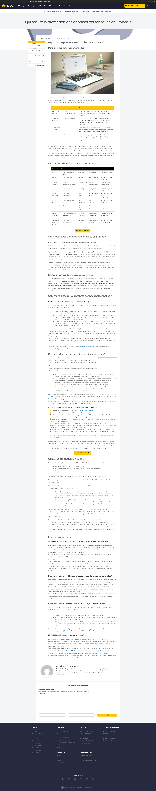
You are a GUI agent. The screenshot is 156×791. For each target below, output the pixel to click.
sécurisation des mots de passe (76, 552)
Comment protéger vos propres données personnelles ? (36, 57)
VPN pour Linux (36, 745)
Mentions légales (108, 740)
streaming (108, 429)
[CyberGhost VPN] (8, 5)
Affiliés (58, 755)
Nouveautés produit (98, 11)
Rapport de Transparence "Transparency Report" (64, 736)
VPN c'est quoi (21, 6)
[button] (44, 11)
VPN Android (35, 738)
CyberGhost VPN (53, 399)
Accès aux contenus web (71, 11)
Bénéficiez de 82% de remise (136, 6)
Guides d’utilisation (85, 755)
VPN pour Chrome (37, 733)
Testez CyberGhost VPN (82, 452)
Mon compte (150, 6)
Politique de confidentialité (111, 736)
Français (152, 1)
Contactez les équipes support (88, 760)
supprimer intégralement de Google (60, 349)
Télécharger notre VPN (35, 6)
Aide (69, 6)
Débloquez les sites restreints (88, 740)
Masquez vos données (82, 230)
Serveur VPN (47, 6)
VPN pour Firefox (37, 740)
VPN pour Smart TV (37, 750)
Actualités (108, 11)
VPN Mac (34, 736)
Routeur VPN (35, 748)
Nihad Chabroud (68, 38)
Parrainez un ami (61, 758)
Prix (57, 6)
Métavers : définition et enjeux (45, 1)
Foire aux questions (39, 65)
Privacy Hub (62, 6)
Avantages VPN (61, 745)
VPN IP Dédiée (84, 738)
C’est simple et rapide (87, 410)
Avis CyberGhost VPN (86, 731)
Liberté (59, 760)
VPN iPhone (35, 752)
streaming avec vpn (85, 743)
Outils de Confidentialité (63, 740)
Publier (107, 715)
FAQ (81, 758)
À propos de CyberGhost (110, 731)
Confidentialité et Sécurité (54, 11)
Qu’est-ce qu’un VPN (62, 731)
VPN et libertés (85, 11)
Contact (105, 733)
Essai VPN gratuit (85, 733)
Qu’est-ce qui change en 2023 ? (36, 61)
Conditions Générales (109, 738)
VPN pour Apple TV (37, 743)
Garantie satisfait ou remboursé (66, 742)
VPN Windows (36, 731)
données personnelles (84, 346)
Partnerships (60, 762)
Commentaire (42, 693)
